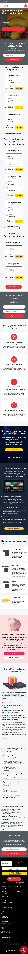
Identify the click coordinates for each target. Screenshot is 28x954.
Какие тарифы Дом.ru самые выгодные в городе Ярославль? (12, 757)
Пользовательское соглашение (14, 951)
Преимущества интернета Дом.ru (5, 932)
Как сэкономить (5, 935)
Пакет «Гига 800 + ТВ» (7, 907)
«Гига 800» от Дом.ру (14, 114)
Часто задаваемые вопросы (5, 938)
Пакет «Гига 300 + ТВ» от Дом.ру (14, 150)
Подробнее (5, 738)
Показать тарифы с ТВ (14, 528)
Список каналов (19, 888)
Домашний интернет (6, 886)
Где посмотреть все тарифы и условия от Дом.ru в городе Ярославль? (12, 784)
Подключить (19, 88)
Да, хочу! (14, 653)
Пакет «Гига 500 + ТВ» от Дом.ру (14, 177)
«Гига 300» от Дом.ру (14, 75)
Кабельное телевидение (10, 768)
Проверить (14, 449)
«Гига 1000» (5, 896)
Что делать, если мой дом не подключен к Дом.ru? (11, 796)
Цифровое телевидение (9, 767)
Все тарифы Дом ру (13, 286)
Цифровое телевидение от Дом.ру (14, 242)
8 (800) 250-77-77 (15, 874)
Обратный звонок (14, 853)
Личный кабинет (19, 891)
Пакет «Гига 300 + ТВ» (7, 902)
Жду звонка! (14, 316)
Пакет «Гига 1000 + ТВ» (6, 910)
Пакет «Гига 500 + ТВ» (7, 905)
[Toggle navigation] (2, 6)
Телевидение (4, 913)
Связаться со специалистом (14, 849)
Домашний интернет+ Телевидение (6, 899)
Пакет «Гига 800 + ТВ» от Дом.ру (14, 203)
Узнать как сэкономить (14, 657)
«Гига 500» (4, 891)
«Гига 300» (6, 770)
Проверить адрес (13, 59)
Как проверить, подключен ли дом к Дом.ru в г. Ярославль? (14, 790)
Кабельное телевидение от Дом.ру (14, 263)
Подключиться (13, 28)
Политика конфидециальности (14, 950)
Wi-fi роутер (18, 886)
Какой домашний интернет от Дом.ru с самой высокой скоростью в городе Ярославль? (14, 776)
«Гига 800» (4, 893)
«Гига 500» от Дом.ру (14, 95)
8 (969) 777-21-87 (14, 457)
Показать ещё (5, 22)
